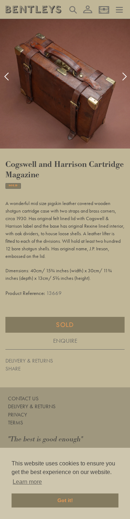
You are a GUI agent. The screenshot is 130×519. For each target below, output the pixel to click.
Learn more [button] (27, 482)
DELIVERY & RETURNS (29, 360)
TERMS (15, 422)
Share (13, 368)
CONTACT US (23, 398)
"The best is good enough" (45, 439)
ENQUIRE (65, 341)
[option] (65, 84)
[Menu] (119, 9)
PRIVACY (17, 414)
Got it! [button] (65, 500)
